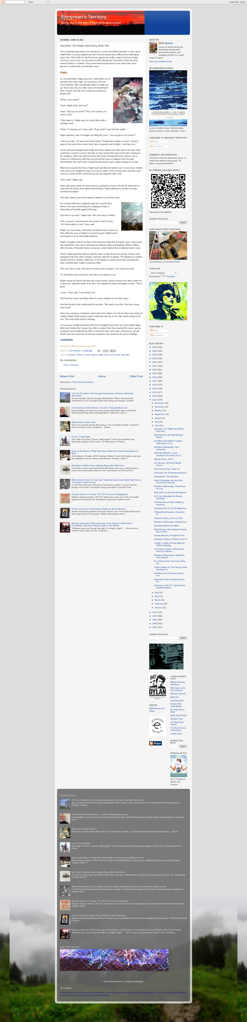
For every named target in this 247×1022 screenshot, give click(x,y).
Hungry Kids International (176, 705)
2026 (155, 347)
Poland (94, 355)
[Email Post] (98, 351)
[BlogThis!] (106, 350)
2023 (155, 358)
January (159, 608)
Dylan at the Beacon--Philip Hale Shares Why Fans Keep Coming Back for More (108, 858)
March (158, 600)
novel (87, 355)
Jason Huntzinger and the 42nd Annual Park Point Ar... (168, 481)
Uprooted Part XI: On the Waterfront (170, 508)
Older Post (136, 376)
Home (102, 376)
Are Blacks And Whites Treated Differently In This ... (168, 442)
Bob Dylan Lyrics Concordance (177, 689)
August (158, 418)
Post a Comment (71, 365)
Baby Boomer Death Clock (83, 422)
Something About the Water (166, 526)
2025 (155, 351)
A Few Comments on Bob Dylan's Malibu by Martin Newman (99, 509)
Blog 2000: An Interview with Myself (170, 492)
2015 (155, 388)
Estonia (80, 355)
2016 (155, 385)
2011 (154, 612)
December (160, 403)
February (159, 604)
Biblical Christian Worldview (177, 683)
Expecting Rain (177, 700)
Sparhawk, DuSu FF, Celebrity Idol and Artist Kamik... (169, 586)
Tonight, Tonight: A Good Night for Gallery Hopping (169, 544)
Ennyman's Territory (83, 17)
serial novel (115, 355)
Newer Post (67, 376)
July (157, 422)
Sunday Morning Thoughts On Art (169, 535)
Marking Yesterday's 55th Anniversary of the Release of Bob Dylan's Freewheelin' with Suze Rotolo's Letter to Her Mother (102, 524)
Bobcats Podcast (178, 694)
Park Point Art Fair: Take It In (167, 469)
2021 (155, 366)
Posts (155, 142)
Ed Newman (167, 43)
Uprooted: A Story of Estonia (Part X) (170, 539)
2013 (155, 396)
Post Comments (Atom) (82, 382)
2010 (155, 616)
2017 (155, 381)
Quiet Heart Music (178, 715)
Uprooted (125, 355)
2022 (155, 362)
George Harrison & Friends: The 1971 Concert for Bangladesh (100, 494)
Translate (170, 276)
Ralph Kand (103, 355)
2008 (155, 624)
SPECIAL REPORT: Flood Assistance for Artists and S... (168, 454)
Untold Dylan (176, 734)
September (160, 414)
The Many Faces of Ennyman (178, 729)
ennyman (71, 355)
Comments (158, 146)
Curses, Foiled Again (81, 437)
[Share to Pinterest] (114, 350)
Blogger (139, 981)
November (160, 407)
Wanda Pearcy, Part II (164, 459)
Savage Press (176, 719)
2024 (155, 355)
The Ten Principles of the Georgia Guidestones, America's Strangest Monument (108, 800)
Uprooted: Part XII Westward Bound (170, 473)
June (157, 425)
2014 (155, 392)
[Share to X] (109, 350)
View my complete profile (160, 61)
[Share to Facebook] (111, 350)
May (157, 593)
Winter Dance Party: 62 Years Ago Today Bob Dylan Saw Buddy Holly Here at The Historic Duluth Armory (119, 887)
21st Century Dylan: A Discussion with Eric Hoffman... (169, 550)
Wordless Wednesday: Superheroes (170, 522)
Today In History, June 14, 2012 (168, 518)
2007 (155, 627)
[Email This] (103, 350)
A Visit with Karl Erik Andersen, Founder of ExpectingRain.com (100, 408)
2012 (155, 400)
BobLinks (174, 697)
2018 (155, 377)
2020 (155, 370)
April (157, 596)
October (159, 410)
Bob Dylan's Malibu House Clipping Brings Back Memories (98, 465)
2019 (155, 373)
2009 (155, 620)
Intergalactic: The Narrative (166, 476)
